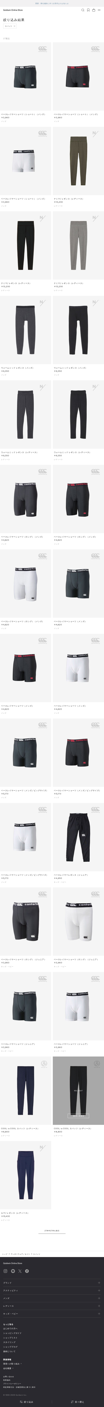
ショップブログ (10, 1346)
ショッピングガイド (12, 1333)
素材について (9, 1351)
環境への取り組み (11, 1363)
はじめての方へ (10, 1328)
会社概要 (7, 1368)
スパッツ (8, 26)
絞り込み (28, 1401)
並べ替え (79, 1401)
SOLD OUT (78, 1091)
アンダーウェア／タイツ (20, 1254)
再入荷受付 (79, 1116)
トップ (4, 1254)
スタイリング (9, 1342)
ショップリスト (10, 1337)
